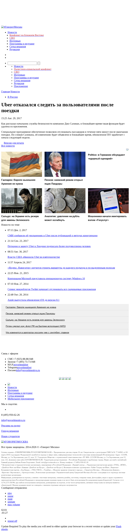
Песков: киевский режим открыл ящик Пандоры (30, 313)
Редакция (15, 49)
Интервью (15, 41)
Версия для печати (14, 143)
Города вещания (10, 431)
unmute (11, 501)
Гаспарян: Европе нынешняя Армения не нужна (31, 307)
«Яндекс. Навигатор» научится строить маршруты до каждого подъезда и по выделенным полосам (61, 267)
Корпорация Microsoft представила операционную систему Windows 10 (46, 278)
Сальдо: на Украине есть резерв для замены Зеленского (35, 320)
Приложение (21, 86)
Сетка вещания (18, 46)
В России (13, 97)
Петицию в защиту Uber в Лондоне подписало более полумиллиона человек (49, 246)
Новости (12, 32)
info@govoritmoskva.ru (28, 370)
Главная (5, 91)
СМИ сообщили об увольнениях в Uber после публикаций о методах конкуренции (53, 235)
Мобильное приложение (21, 398)
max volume (14, 504)
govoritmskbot (21, 364)
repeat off (12, 521)
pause (10, 496)
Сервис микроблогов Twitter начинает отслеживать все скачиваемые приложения (52, 289)
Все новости (8, 145)
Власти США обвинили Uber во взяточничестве (34, 257)
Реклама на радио (10, 425)
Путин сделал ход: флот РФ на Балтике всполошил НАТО (36, 326)
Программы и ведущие (22, 43)
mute (10, 499)
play (10, 493)
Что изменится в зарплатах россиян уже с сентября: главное (37, 332)
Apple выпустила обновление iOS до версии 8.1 (33, 300)
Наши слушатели (10, 436)
